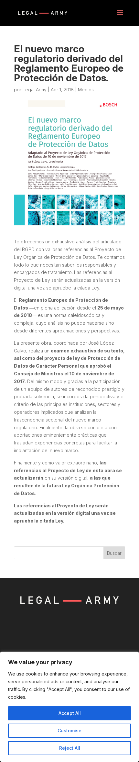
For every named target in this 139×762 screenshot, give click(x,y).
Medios (86, 89)
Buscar (114, 553)
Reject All (69, 748)
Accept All (70, 713)
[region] (69, 707)
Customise (69, 730)
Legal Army (35, 89)
